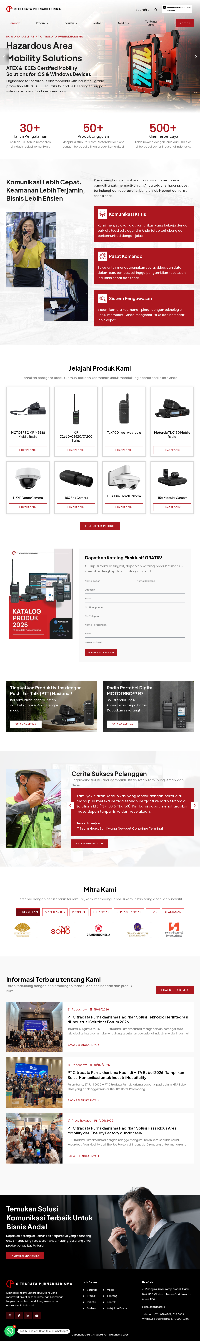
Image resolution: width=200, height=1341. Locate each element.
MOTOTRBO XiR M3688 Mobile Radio (28, 434)
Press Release (81, 1120)
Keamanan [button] (173, 912)
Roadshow (79, 1009)
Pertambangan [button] (129, 912)
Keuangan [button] (101, 912)
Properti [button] (79, 912)
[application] (46, 23)
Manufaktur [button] (55, 912)
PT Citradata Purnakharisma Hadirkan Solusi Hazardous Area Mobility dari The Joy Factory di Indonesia (122, 1130)
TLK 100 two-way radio (124, 432)
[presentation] (4, 56)
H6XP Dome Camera (28, 498)
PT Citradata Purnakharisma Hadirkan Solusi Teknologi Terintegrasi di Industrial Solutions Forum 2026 (128, 1019)
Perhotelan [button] (28, 912)
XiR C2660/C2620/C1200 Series (76, 436)
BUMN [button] (153, 912)
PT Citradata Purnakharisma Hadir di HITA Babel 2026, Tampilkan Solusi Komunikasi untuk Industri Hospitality (126, 1075)
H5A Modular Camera (172, 498)
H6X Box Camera (76, 498)
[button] (185, 23)
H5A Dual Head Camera (124, 496)
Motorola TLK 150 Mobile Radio (172, 434)
